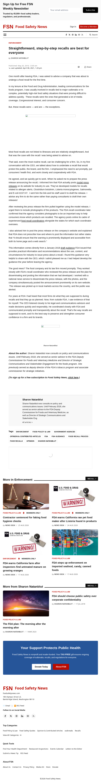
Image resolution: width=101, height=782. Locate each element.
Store (48, 767)
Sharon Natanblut (20, 58)
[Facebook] (66, 35)
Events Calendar (57, 749)
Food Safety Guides (27, 731)
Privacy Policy (28, 767)
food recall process (78, 436)
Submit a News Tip (10, 753)
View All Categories (11, 735)
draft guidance (68, 248)
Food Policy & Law (41, 431)
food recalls (16, 441)
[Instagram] (73, 35)
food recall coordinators (32, 221)
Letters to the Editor (74, 749)
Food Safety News (53, 778)
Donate (55, 767)
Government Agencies (64, 431)
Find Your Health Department (15, 749)
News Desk (10, 525)
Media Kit (40, 767)
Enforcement (15, 43)
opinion (30, 441)
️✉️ (6, 705)
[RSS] (82, 35)
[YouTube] (79, 35)
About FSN (61, 667)
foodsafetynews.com (11, 693)
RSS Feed (24, 753)
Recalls (78, 731)
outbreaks (69, 731)
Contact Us (16, 767)
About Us (6, 767)
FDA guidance (58, 436)
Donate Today (41, 667)
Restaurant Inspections (38, 749)
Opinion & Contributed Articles (25, 436)
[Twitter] (69, 35)
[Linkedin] (76, 35)
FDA (46, 436)
